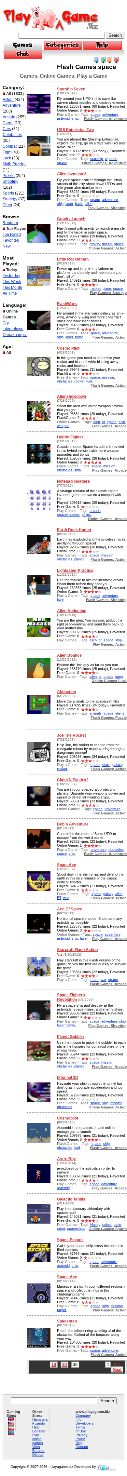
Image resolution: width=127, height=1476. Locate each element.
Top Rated (12, 234)
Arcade (9, 117)
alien (88, 204)
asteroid (63, 118)
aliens (119, 713)
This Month (12, 287)
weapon (63, 426)
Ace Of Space (69, 909)
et (103, 422)
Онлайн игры (15, 334)
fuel (89, 381)
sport (61, 1228)
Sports (8, 193)
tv (106, 159)
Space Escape (70, 1240)
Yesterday (11, 276)
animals (96, 713)
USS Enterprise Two (75, 129)
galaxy (117, 765)
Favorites (11, 240)
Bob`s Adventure (73, 824)
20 (64, 1364)
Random (10, 223)
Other (7, 205)
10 (53, 1364)
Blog (79, 1443)
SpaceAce (66, 865)
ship (75, 118)
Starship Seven (71, 89)
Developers (85, 1423)
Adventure (12, 105)
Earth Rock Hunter (74, 530)
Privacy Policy (82, 1437)
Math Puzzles (14, 164)
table (117, 1225)
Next (117, 1369)
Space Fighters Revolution (71, 997)
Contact (82, 1447)
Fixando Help (38, 1425)
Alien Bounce (69, 655)
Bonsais (38, 1431)
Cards (8, 123)
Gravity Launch (71, 219)
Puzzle (9, 175)
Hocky (95, 1225)
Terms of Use (81, 1429)
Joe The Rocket (71, 735)
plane (107, 288)
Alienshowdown (71, 396)
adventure (110, 114)
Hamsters (40, 1419)
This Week (12, 281)
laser (69, 204)
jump (119, 676)
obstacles (64, 381)
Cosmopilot (67, 1118)
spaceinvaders (68, 515)
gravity (95, 244)
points (107, 1225)
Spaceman (67, 1321)
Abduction (66, 692)
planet (79, 559)
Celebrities (12, 134)
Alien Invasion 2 (71, 174)
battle (79, 204)
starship (96, 159)
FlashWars (67, 304)
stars (106, 765)
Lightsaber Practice (75, 570)
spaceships (76, 1228)
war (66, 898)
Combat (10, 146)
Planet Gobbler (70, 1036)
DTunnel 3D (67, 1077)
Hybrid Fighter (70, 437)
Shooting (11, 181)
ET (59, 898)
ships (86, 515)
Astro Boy (66, 1159)
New (7, 246)
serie (113, 159)
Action (8, 99)
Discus (37, 1454)
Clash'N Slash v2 (73, 780)
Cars (7, 129)
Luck (7, 158)
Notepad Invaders (73, 481)
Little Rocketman (73, 259)
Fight (7, 152)
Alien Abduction (71, 611)
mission (108, 377)
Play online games (37, 1439)
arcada (95, 511)
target (61, 1310)
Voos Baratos (38, 1449)
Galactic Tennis (71, 1199)
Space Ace (67, 1277)
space (95, 114)
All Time (10, 293)
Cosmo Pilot (68, 348)
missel (107, 244)
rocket (96, 288)
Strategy (10, 199)
